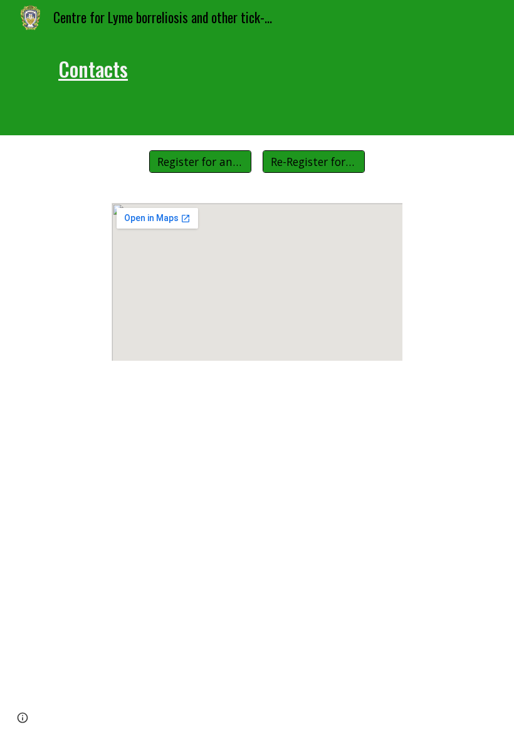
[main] (257, 85)
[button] (22, 717)
